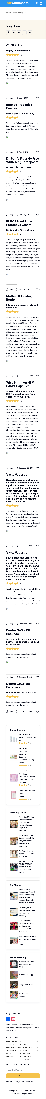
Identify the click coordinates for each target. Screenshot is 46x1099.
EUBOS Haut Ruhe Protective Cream (19, 223)
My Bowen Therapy (26, 975)
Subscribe (23, 1076)
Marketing (26, 1053)
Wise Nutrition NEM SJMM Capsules (20, 384)
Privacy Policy (28, 1047)
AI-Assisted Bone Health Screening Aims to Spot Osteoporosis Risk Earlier (27, 940)
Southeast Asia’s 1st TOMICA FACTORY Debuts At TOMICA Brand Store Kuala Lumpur (26, 866)
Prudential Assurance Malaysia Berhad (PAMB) (26, 964)
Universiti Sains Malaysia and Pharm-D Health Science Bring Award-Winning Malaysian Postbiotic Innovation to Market (27, 896)
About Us (26, 1041)
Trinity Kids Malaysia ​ (26, 985)
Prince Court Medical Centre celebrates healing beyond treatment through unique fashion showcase (26, 823)
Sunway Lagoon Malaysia (24, 994)
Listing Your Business (27, 1057)
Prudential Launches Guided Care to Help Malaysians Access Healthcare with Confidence (26, 840)
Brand (25, 1050)
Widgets (9, 1053)
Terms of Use (11, 1050)
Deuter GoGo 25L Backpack (18, 632)
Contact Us (10, 1056)
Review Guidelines (13, 1047)
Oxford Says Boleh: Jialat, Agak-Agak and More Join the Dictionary (27, 912)
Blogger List (10, 1044)
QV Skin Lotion (16, 45)
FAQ (24, 1044)
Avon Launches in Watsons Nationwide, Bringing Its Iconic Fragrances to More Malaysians (26, 926)
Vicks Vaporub (16, 474)
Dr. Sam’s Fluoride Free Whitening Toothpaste (22, 160)
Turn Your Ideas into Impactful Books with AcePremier (26, 853)
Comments (20, 3)
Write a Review (11, 1041)
